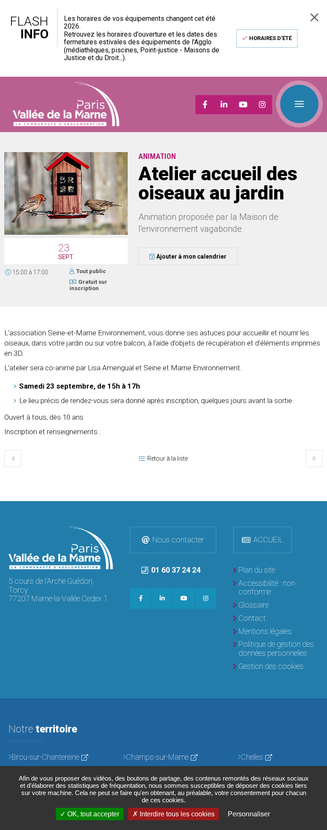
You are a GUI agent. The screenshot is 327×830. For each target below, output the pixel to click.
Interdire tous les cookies (176, 814)
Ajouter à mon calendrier (191, 256)
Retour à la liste (167, 458)
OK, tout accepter (92, 814)
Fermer (314, 17)
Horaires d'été (270, 38)
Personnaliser (249, 814)
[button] (66, 233)
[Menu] (299, 104)
